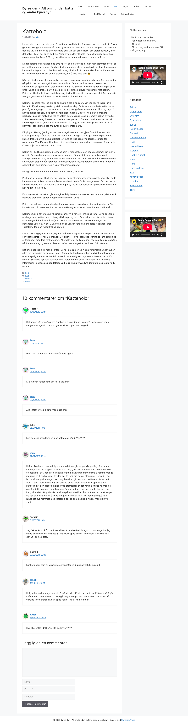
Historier (82, 14)
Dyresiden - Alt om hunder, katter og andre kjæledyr (48, 10)
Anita (33, 614)
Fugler (125, 6)
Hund (106, 6)
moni (32, 453)
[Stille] (158, 82)
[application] (148, 75)
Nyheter (134, 181)
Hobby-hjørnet (137, 155)
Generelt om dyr (138, 137)
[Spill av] (133, 82)
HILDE (33, 580)
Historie (28, 278)
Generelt (134, 133)
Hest (132, 142)
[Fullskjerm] (162, 82)
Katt (116, 6)
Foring (28, 281)
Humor (148, 6)
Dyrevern (134, 116)
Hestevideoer (137, 146)
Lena (32, 340)
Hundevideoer (137, 168)
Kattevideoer (136, 176)
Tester (113, 14)
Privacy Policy (127, 14)
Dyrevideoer (136, 120)
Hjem (80, 6)
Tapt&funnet (99, 14)
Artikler (137, 6)
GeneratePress (128, 720)
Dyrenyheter (93, 6)
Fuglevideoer (136, 129)
